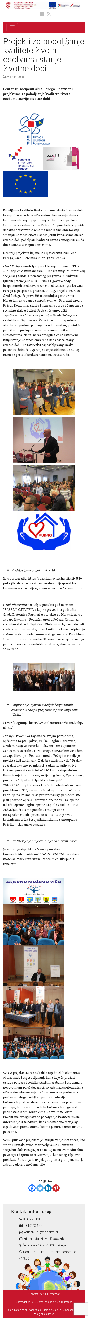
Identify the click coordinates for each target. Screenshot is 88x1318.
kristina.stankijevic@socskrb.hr (45, 1239)
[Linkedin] (48, 1188)
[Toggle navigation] (12, 27)
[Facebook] (32, 1188)
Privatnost (54, 1293)
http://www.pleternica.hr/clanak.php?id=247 (43, 725)
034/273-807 (32, 1219)
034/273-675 (32, 1226)
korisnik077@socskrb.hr (40, 1232)
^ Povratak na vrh (37, 1293)
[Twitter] (40, 1188)
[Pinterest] (56, 1188)
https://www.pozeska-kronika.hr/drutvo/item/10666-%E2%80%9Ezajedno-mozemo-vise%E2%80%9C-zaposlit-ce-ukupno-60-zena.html (41, 857)
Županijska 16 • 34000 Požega (43, 1245)
